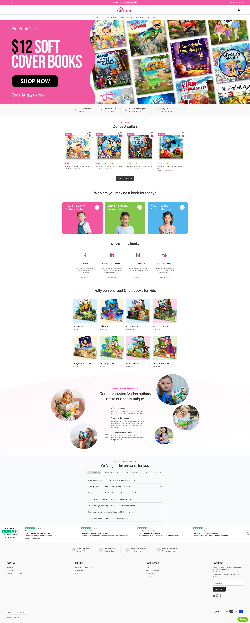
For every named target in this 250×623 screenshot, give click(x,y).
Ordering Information (132, 472)
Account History (151, 573)
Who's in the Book (110, 17)
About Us (10, 567)
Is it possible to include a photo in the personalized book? (110, 499)
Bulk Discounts (80, 570)
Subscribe (219, 589)
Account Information (153, 472)
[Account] (238, 9)
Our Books (96, 17)
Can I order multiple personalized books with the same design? (112, 512)
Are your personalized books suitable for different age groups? (112, 493)
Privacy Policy (11, 570)
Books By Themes (126, 17)
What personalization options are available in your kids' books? (112, 480)
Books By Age (140, 17)
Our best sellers (125, 126)
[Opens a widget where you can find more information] (242, 619)
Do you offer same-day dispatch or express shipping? (108, 518)
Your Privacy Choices (14, 573)
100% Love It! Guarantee (84, 567)
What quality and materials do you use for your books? (109, 486)
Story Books (94, 472)
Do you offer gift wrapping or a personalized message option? (112, 506)
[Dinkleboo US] (125, 10)
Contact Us (150, 576)
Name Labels (152, 17)
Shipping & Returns (152, 570)
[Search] (7, 9)
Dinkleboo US (15, 617)
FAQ (147, 567)
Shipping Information (111, 472)
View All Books (125, 178)
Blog (76, 573)
